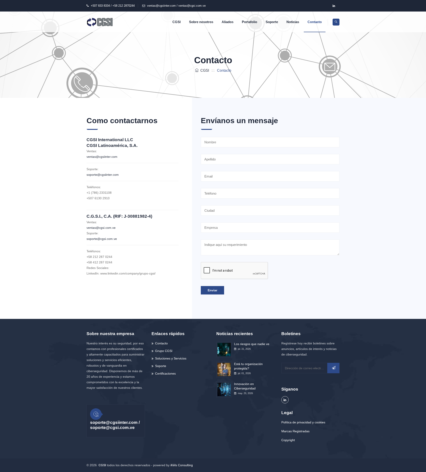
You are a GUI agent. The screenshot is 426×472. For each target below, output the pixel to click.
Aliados (227, 22)
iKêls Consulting (181, 465)
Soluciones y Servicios (170, 358)
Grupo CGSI (163, 351)
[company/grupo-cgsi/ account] (333, 6)
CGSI (176, 22)
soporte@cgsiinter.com (103, 174)
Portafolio (249, 22)
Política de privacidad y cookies (303, 422)
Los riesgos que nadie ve (251, 344)
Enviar (212, 290)
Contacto (315, 22)
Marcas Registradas (295, 431)
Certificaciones (165, 373)
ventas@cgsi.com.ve (101, 227)
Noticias (292, 22)
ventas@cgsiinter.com (102, 156)
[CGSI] (100, 22)
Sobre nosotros (201, 22)
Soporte (272, 22)
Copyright (288, 440)
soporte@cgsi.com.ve (102, 239)
